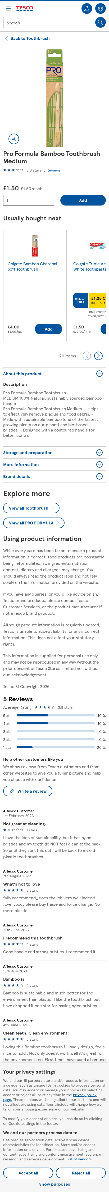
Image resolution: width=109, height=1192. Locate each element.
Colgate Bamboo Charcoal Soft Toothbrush (32, 266)
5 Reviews (52, 170)
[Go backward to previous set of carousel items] (87, 356)
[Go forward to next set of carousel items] (98, 356)
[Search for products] (100, 22)
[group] (35, 286)
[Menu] (8, 8)
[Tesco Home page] (25, 8)
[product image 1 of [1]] (54, 97)
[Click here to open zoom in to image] (13, 139)
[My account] (86, 8)
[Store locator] (100, 8)
